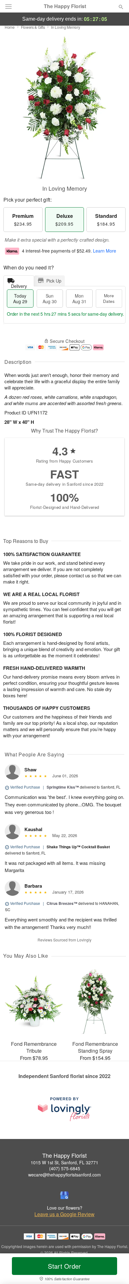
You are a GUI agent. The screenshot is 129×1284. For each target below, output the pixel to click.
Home (10, 27)
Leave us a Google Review (64, 1214)
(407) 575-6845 (64, 1168)
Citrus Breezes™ (62, 903)
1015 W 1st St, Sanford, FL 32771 (64, 1162)
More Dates (109, 298)
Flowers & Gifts (33, 27)
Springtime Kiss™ (63, 787)
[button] (116, 1270)
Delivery (19, 284)
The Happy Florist (65, 6)
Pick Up (53, 281)
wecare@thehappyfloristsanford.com (64, 1174)
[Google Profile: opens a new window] (64, 1195)
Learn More (104, 251)
